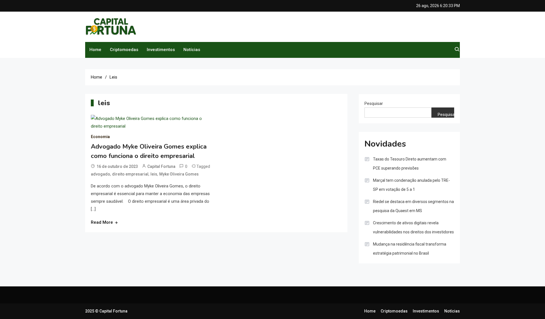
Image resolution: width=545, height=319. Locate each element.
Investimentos (161, 49)
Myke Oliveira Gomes (179, 174)
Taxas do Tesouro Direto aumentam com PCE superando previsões (409, 163)
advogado (100, 174)
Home (95, 49)
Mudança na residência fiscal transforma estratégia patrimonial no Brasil (409, 248)
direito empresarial (130, 174)
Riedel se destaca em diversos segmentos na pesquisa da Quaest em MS (413, 206)
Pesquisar (373, 103)
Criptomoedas (124, 49)
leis (153, 174)
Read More (102, 222)
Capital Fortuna (161, 166)
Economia (100, 136)
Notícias (191, 49)
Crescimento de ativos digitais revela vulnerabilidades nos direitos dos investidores (413, 227)
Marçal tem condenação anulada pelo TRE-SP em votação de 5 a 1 (411, 185)
